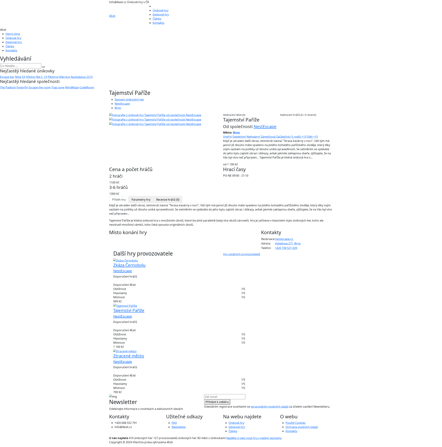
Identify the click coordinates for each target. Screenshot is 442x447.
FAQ (174, 423)
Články (157, 19)
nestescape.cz (284, 239)
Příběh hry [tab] (119, 199)
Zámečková (268, 137)
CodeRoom (87, 87)
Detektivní (239, 137)
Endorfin (22, 87)
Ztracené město (128, 356)
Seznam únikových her (129, 99)
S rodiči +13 (298, 137)
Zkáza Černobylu (129, 265)
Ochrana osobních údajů (302, 427)
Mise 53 (20, 77)
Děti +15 (312, 137)
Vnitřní (227, 137)
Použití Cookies (296, 423)
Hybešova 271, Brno (288, 243)
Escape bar (7, 77)
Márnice (64, 77)
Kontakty (158, 23)
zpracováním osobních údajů (270, 406)
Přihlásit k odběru (217, 402)
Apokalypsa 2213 (82, 77)
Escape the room (40, 87)
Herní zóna (13, 34)
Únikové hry (160, 10)
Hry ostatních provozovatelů (241, 254)
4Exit (112, 16)
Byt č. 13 (41, 77)
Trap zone (57, 87)
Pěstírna (53, 77)
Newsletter (179, 427)
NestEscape (122, 104)
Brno (118, 108)
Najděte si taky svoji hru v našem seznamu (254, 438)
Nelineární (253, 137)
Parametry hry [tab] (141, 199)
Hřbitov (31, 77)
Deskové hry (161, 14)
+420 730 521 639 (286, 248)
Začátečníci (283, 137)
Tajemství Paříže (128, 310)
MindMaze (72, 87)
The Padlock (8, 87)
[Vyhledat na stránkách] (43, 66)
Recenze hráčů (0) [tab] (167, 199)
